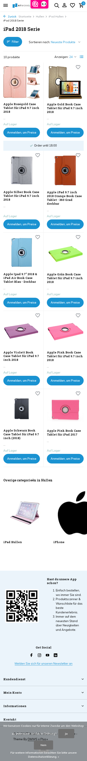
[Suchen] (56, 5)
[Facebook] (31, 655)
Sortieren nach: (39, 42)
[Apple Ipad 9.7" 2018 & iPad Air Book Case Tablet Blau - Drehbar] (21, 252)
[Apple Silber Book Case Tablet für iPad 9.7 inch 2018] (21, 170)
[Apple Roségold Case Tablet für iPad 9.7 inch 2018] (21, 82)
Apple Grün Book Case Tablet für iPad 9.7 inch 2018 (65, 278)
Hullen (40, 16)
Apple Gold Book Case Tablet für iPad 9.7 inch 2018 (65, 108)
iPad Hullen (56, 16)
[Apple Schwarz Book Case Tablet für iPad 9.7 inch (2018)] (21, 408)
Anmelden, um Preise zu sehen (21, 134)
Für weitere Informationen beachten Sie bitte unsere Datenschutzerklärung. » (43, 754)
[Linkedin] (55, 655)
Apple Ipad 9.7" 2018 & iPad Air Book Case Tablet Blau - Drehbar (20, 278)
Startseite (25, 16)
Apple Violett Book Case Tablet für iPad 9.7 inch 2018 (21, 356)
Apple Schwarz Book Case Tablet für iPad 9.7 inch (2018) (21, 434)
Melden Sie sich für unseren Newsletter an (43, 663)
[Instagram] (39, 655)
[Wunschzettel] (72, 5)
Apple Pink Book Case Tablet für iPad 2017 (64, 432)
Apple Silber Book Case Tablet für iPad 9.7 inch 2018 (21, 196)
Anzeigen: (61, 57)
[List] (82, 57)
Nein (43, 745)
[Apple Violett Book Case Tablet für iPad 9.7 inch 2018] (21, 330)
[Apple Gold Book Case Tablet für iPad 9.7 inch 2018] (65, 82)
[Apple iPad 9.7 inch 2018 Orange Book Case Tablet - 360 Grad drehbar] (65, 170)
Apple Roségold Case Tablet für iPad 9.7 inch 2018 (21, 108)
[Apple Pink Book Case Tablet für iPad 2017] (65, 408)
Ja (66, 733)
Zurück (11, 16)
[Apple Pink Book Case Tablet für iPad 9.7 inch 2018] (65, 330)
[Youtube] (47, 655)
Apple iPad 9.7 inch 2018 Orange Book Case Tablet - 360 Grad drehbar (64, 198)
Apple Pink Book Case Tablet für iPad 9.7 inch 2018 (65, 356)
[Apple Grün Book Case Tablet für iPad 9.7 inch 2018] (65, 252)
